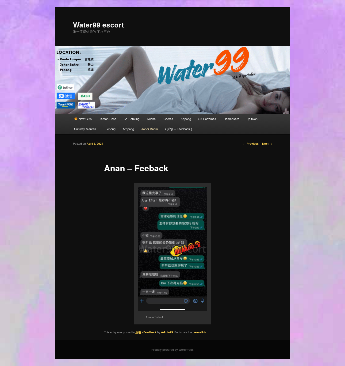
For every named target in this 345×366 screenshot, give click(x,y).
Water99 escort (98, 24)
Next (267, 143)
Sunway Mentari (85, 129)
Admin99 (167, 332)
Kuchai (151, 119)
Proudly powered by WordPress (172, 349)
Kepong (186, 119)
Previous (251, 143)
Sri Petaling (131, 119)
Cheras (168, 119)
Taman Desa (107, 119)
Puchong (109, 129)
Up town (251, 119)
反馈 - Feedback (146, 332)
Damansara (231, 119)
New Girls (85, 119)
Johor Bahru (150, 129)
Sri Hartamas (207, 119)
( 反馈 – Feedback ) (178, 129)
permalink (199, 332)
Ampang (128, 129)
